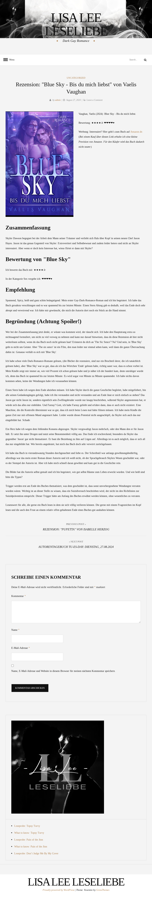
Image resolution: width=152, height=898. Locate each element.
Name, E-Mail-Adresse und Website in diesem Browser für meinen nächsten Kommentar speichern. (63, 671)
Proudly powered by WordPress (59, 890)
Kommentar (18, 596)
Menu (11, 59)
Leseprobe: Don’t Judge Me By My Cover (36, 853)
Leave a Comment (95, 100)
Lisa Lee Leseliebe (76, 24)
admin (58, 100)
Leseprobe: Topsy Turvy (27, 826)
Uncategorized (76, 78)
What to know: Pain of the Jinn (30, 846)
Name (15, 630)
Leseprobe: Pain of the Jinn (28, 839)
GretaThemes (102, 890)
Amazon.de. (136, 131)
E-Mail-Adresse (20, 648)
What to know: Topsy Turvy (29, 832)
